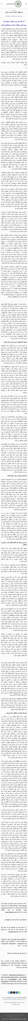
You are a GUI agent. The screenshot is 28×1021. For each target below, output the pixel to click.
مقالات (13, 10)
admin (21, 16)
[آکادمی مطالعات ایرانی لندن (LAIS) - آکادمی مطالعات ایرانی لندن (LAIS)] (14, 4)
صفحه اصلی (21, 1014)
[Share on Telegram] (9, 992)
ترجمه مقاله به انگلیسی (21, 1016)
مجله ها (15, 1016)
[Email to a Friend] (11, 992)
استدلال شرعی (11, 999)
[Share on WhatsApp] (19, 992)
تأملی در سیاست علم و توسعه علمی (19, 1003)
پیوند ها (18, 1017)
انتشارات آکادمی (15, 1014)
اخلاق (15, 999)
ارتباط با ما (10, 1017)
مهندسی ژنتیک (5, 999)
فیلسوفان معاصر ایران (9, 1016)
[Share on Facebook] (16, 992)
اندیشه (15, 10)
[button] (26, 4)
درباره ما (14, 1017)
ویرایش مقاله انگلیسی (8, 1014)
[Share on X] (14, 992)
